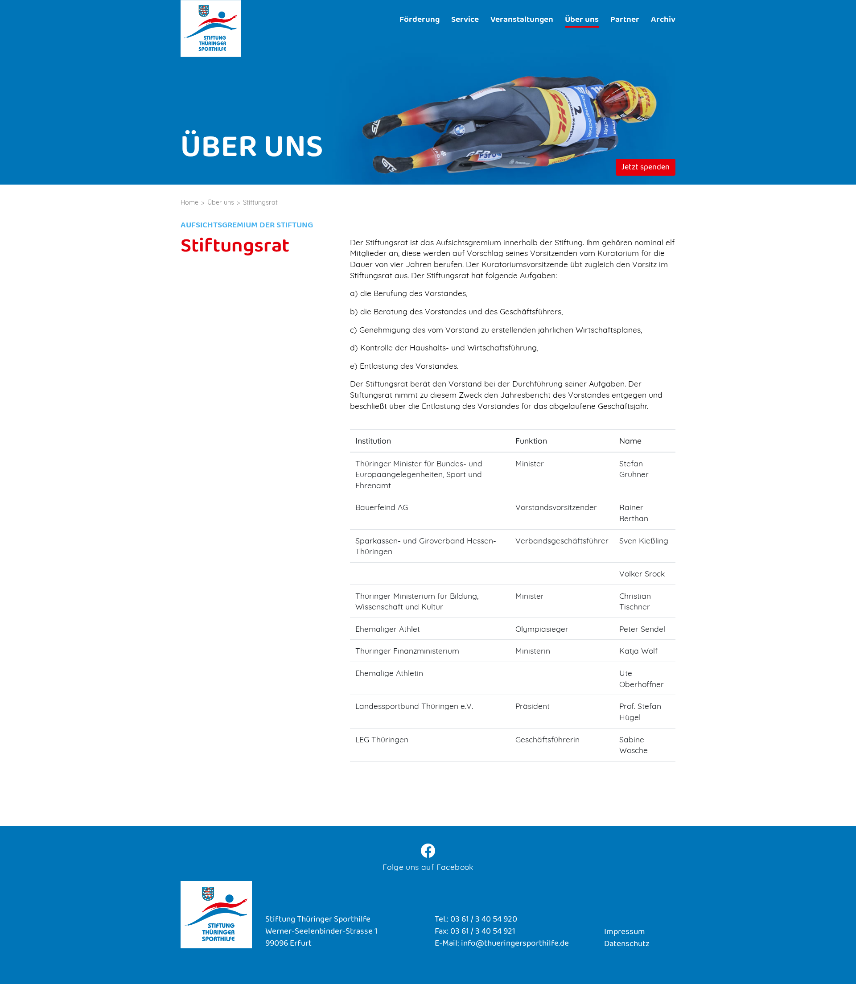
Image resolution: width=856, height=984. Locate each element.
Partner (624, 20)
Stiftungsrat (260, 202)
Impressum (624, 932)
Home (189, 202)
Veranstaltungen (521, 20)
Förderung (419, 20)
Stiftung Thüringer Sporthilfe (211, 28)
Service (465, 20)
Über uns (582, 20)
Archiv (663, 20)
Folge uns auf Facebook (428, 867)
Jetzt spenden (645, 168)
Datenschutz (627, 944)
